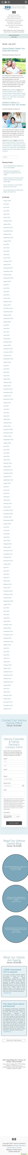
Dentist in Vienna (11, 93)
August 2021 (7, 402)
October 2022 (7, 355)
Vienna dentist (20, 97)
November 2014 (8, 675)
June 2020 (6, 450)
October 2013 (7, 709)
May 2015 (6, 655)
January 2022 (7, 386)
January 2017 (7, 588)
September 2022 (8, 359)
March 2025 (7, 258)
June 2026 (6, 207)
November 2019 (8, 473)
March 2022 (7, 379)
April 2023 (6, 335)
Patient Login (14, 37)
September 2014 (8, 682)
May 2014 (6, 688)
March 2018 (7, 540)
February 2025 (8, 261)
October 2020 (7, 436)
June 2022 (6, 369)
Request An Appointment (14, 35)
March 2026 (7, 217)
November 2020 (8, 433)
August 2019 (7, 483)
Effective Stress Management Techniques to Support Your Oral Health (12, 173)
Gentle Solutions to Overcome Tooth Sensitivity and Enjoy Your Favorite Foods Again (13, 179)
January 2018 (7, 547)
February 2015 (8, 665)
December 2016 (8, 591)
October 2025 (7, 234)
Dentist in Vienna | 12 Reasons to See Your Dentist (13, 104)
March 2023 (7, 339)
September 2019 (8, 480)
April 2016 (6, 618)
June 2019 (6, 490)
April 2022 (6, 376)
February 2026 (8, 221)
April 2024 (6, 295)
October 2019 (7, 476)
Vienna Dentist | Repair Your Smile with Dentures (13, 50)
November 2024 (8, 271)
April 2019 (6, 497)
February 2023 (8, 342)
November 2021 (8, 392)
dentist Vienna (17, 95)
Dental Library (11, 1147)
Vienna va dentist (7, 99)
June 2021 (6, 409)
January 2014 (7, 699)
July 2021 (6, 406)
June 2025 (6, 248)
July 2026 (6, 204)
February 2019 (8, 503)
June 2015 (6, 651)
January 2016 (7, 628)
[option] (14, 981)
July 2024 (6, 285)
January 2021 (7, 426)
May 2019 (6, 493)
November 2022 (8, 352)
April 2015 (6, 658)
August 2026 (7, 201)
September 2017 (8, 561)
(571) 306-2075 (19, 25)
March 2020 (7, 460)
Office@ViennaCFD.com (14, 27)
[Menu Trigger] (26, 2)
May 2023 (6, 332)
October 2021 (7, 396)
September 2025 (8, 238)
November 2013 (8, 705)
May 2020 (6, 453)
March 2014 (7, 692)
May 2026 (6, 211)
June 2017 (6, 571)
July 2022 (6, 365)
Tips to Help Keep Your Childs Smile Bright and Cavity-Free (13, 191)
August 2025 (7, 241)
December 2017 (8, 551)
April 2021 (6, 416)
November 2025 (8, 231)
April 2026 (6, 214)
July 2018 (6, 527)
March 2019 (7, 500)
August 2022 (7, 362)
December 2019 (8, 470)
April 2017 (6, 577)
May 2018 (6, 534)
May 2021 (6, 413)
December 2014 (8, 672)
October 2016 (7, 598)
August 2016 (7, 604)
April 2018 (6, 537)
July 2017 (6, 567)
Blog (9, 90)
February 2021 (8, 423)
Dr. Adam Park (12, 97)
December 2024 (8, 268)
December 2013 (8, 702)
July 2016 (6, 608)
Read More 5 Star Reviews (14, 1040)
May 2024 (6, 291)
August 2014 (7, 685)
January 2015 (7, 668)
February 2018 (8, 544)
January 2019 (7, 507)
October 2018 (7, 517)
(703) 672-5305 (17, 23)
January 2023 (7, 345)
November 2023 (8, 312)
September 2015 (8, 641)
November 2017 (8, 554)
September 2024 (8, 278)
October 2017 (7, 557)
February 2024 (8, 301)
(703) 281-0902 (18, 22)
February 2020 (8, 463)
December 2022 (8, 349)
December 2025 (8, 227)
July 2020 (6, 446)
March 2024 (7, 298)
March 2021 (7, 419)
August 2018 (7, 524)
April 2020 (6, 456)
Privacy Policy (17, 1150)
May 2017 (6, 574)
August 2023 (7, 322)
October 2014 (7, 678)
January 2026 (7, 224)
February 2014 (8, 695)
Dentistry (13, 90)
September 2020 (8, 439)
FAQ (18, 1147)
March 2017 (7, 581)
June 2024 (6, 288)
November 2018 (8, 514)
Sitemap (9, 1150)
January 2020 (7, 466)
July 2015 (6, 648)
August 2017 (7, 564)
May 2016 (6, 614)
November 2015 (8, 635)
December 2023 (8, 308)
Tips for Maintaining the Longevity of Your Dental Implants (13, 167)
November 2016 (8, 594)
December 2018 (8, 510)
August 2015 (7, 645)
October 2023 (7, 315)
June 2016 (6, 611)
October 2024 (7, 275)
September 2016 (8, 601)
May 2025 (6, 251)
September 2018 (8, 520)
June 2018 (6, 530)
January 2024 (7, 305)
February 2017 (8, 584)
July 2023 (6, 325)
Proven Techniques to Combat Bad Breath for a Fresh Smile (13, 186)
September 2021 (8, 399)
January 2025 (7, 264)
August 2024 (7, 281)
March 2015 (7, 662)
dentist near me (8, 95)
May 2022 (6, 372)
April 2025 (6, 254)
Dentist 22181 (12, 91)
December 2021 (8, 389)
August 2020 (7, 443)
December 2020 (8, 429)
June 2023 (6, 328)
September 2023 (8, 318)
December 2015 (8, 631)
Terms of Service (14, 1151)
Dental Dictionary (19, 1145)
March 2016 (7, 621)
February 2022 (8, 382)
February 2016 (8, 625)
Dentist (8, 142)
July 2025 (6, 244)
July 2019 (6, 487)
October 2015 (7, 638)
